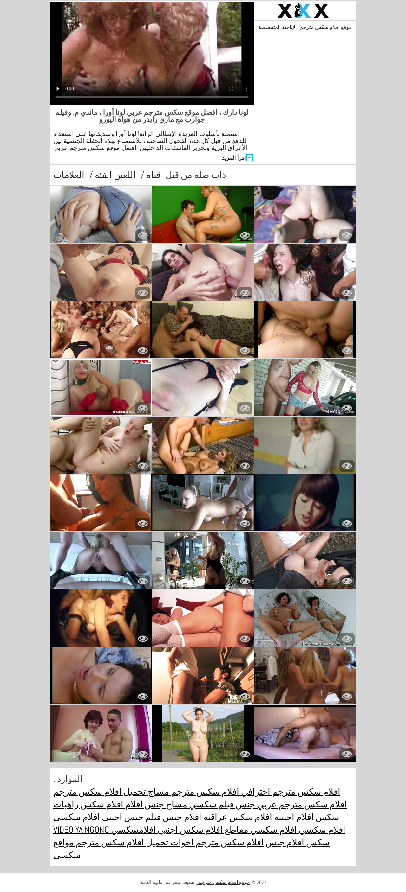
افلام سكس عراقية (236, 817)
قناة (152, 175)
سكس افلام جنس (297, 842)
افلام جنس (181, 817)
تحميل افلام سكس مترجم (99, 791)
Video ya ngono (81, 829)
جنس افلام (143, 804)
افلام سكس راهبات (88, 804)
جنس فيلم (235, 804)
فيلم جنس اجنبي (130, 817)
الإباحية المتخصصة (278, 27)
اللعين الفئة (114, 175)
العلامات (68, 175)
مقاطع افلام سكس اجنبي (202, 829)
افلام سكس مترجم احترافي (289, 791)
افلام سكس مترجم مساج (192, 791)
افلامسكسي (132, 829)
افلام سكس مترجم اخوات (216, 842)
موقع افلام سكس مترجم (326, 27)
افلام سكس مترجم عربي (301, 804)
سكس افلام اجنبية (305, 817)
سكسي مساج (190, 804)
